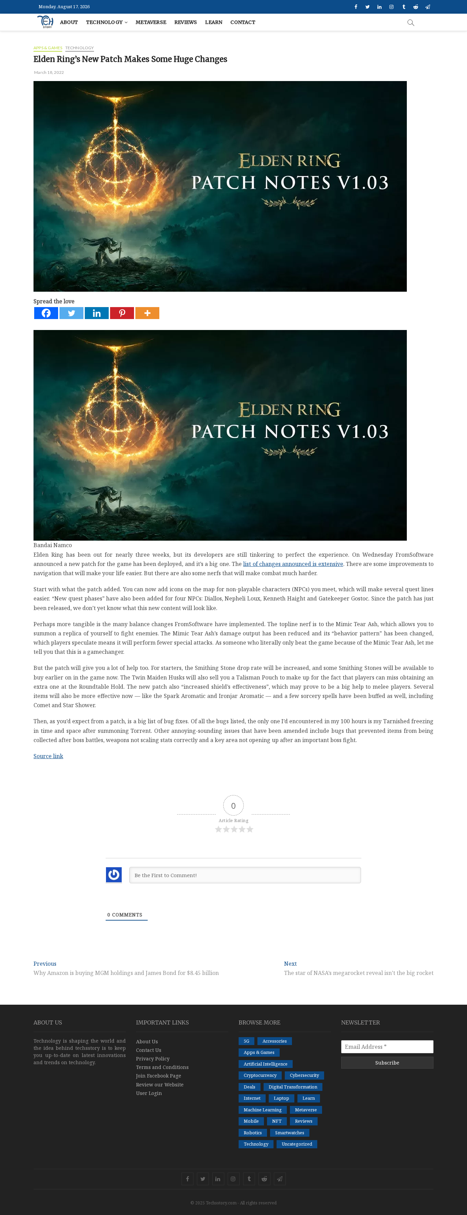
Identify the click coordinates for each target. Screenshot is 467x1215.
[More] (147, 313)
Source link (48, 756)
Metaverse (151, 22)
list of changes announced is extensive (293, 564)
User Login (149, 1093)
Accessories (275, 1041)
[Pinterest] (122, 313)
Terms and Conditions (162, 1067)
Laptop (281, 1098)
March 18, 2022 (49, 72)
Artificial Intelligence (266, 1064)
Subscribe (387, 1062)
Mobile (251, 1121)
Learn (213, 22)
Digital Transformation (293, 1087)
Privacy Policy (153, 1058)
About (69, 22)
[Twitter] (71, 313)
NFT (277, 1121)
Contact (242, 22)
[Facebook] (46, 313)
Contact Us (148, 1050)
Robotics (253, 1133)
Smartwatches (289, 1133)
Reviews (185, 22)
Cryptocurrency (260, 1075)
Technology (104, 22)
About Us (147, 1041)
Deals (249, 1087)
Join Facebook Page (158, 1075)
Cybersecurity (304, 1075)
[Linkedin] (97, 313)
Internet (252, 1098)
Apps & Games (48, 47)
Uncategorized (297, 1144)
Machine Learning (263, 1110)
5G (246, 1041)
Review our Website (160, 1084)
